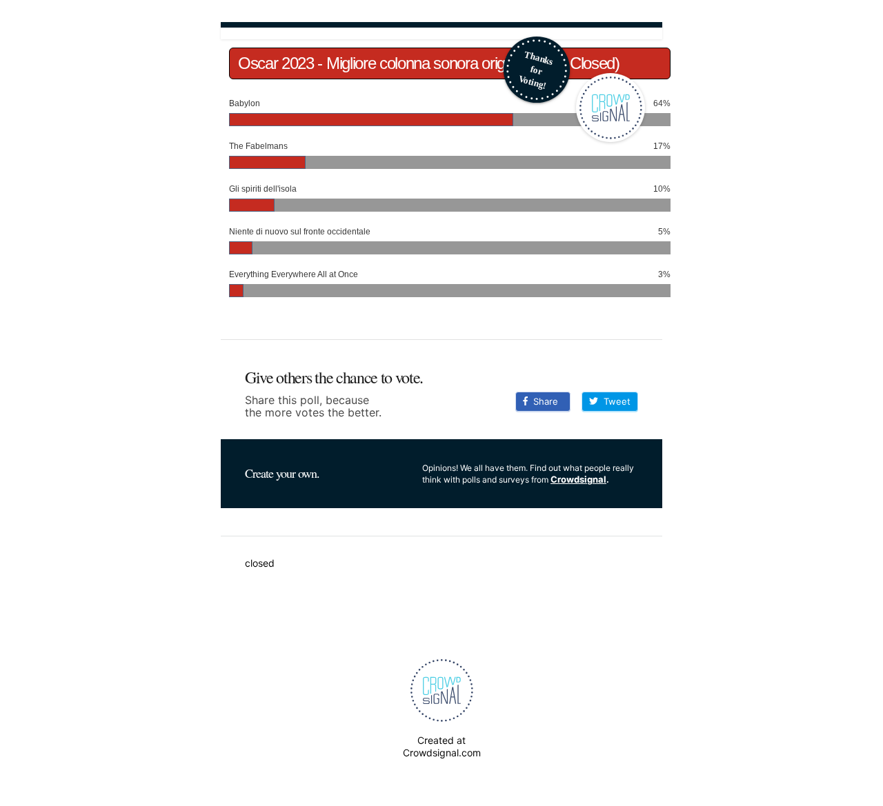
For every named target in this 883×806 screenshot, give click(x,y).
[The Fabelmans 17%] (450, 139)
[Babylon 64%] (450, 96)
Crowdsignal (578, 479)
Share (543, 401)
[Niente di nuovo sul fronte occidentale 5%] (450, 224)
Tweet (614, 401)
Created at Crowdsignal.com (442, 746)
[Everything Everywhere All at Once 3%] (450, 267)
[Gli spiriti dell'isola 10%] (450, 182)
